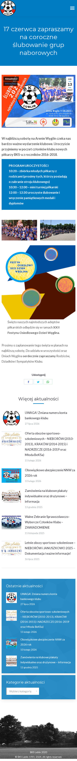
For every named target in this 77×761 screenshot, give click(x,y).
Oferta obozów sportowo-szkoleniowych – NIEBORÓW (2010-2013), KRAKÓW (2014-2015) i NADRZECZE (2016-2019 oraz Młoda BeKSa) (49, 444)
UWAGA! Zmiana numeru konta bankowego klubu (46, 415)
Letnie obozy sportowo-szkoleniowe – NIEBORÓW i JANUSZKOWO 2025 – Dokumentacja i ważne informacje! (50, 548)
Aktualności (11, 79)
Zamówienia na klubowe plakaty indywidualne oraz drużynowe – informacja (46, 496)
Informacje (10, 83)
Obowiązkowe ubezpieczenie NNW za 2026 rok (50, 472)
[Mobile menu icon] (72, 8)
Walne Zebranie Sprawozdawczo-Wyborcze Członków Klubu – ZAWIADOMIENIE (47, 522)
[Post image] (11, 418)
